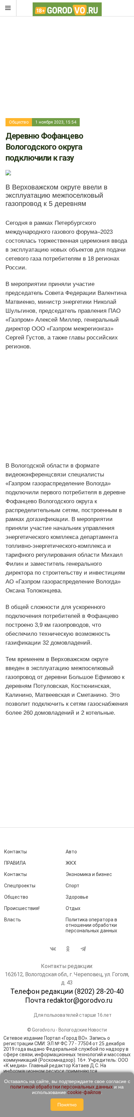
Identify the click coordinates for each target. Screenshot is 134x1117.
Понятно (67, 1104)
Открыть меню (8, 8)
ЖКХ (71, 863)
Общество (19, 122)
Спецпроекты (19, 885)
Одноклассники (68, 949)
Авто (71, 851)
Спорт (72, 885)
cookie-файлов (84, 1092)
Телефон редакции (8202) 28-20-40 (67, 991)
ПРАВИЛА (15, 863)
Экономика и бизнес (89, 874)
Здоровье (77, 897)
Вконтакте (53, 949)
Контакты (15, 851)
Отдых (73, 908)
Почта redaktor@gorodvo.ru (68, 1000)
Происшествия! (22, 908)
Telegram (83, 949)
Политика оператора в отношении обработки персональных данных (91, 925)
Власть (12, 919)
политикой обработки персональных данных (61, 1087)
